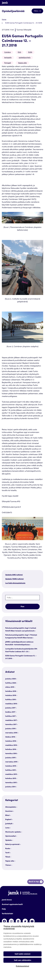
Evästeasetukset (22, 966)
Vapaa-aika (22, 63)
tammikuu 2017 (11, 724)
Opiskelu (8, 840)
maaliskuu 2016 (11, 745)
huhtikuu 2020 (10, 683)
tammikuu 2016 (11, 753)
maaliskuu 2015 (11, 774)
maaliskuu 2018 (11, 704)
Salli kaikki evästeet (22, 954)
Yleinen (8, 865)
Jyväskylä (8, 824)
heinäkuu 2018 (10, 691)
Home (4, 19)
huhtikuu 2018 (10, 699)
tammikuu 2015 (11, 783)
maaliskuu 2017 (11, 720)
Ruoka (7, 848)
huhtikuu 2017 (10, 716)
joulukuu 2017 (10, 708)
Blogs (38, 3)
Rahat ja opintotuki (12, 844)
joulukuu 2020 (10, 679)
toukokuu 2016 (10, 741)
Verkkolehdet (7, 914)
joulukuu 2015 (10, 758)
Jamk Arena (7, 900)
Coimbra (7, 52)
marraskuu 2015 (11, 762)
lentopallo (8, 57)
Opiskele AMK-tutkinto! (14, 575)
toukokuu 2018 (10, 695)
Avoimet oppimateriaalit (12, 905)
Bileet (7, 815)
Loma (7, 828)
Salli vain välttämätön (22, 960)
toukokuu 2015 (10, 766)
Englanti (8, 819)
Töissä (7, 857)
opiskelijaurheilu (24, 57)
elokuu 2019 (9, 687)
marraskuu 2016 (11, 733)
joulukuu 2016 (10, 729)
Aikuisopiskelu (10, 807)
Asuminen (9, 811)
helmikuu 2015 (10, 778)
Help (4, 909)
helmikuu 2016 (10, 749)
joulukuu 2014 (10, 787)
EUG (19, 52)
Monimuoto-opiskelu (13, 832)
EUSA (30, 52)
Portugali (7, 63)
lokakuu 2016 (10, 737)
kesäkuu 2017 (10, 712)
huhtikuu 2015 (10, 770)
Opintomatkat (10, 836)
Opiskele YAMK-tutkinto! (14, 579)
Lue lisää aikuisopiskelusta (15, 583)
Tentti (7, 853)
